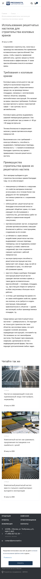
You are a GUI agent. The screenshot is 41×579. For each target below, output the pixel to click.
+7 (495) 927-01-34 (12, 534)
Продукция (6, 516)
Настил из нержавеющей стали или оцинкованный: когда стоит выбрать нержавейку (18, 396)
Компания (25, 516)
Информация (7, 524)
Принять (20, 563)
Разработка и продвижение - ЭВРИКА (16, 572)
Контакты (24, 524)
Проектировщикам (28, 520)
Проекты (5, 520)
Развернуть (8, 557)
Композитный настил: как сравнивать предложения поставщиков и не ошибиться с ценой (19, 442)
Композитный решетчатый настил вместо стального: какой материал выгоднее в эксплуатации (18, 488)
